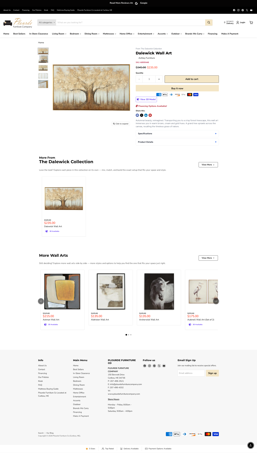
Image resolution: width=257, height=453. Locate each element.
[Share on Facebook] (137, 115)
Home (6, 33)
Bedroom (75, 33)
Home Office (126, 33)
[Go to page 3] (130, 334)
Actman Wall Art (51, 319)
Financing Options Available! (152, 106)
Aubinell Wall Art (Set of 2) (200, 319)
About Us (7, 10)
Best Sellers (19, 33)
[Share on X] (141, 115)
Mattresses (109, 33)
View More (207, 164)
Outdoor (175, 33)
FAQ (52, 10)
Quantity (139, 73)
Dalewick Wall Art (53, 226)
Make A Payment (229, 33)
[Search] (208, 22)
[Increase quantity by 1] (159, 79)
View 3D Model (148, 99)
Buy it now (177, 88)
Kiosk (46, 10)
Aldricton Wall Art (100, 319)
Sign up (212, 373)
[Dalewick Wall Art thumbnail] (43, 51)
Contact (16, 10)
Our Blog (50, 433)
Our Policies (36, 10)
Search (41, 433)
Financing (25, 10)
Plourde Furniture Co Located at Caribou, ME (94, 10)
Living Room (58, 33)
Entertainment (145, 33)
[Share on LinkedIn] (146, 115)
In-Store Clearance (38, 33)
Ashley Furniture (147, 58)
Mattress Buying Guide (66, 10)
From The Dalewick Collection (149, 49)
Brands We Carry (194, 33)
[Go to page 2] (128, 334)
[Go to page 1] (126, 335)
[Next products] (216, 301)
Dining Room (91, 33)
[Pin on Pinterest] (150, 115)
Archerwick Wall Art (149, 319)
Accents (162, 33)
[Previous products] (41, 301)
